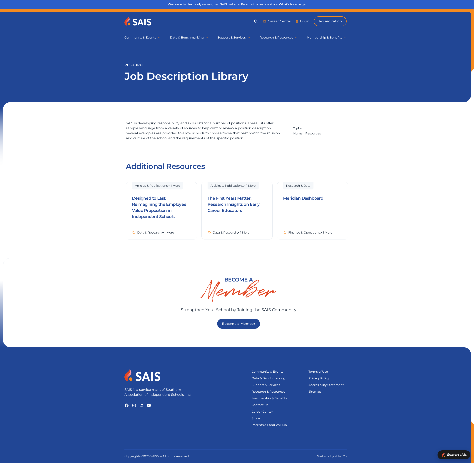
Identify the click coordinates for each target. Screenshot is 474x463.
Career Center (279, 21)
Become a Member (238, 324)
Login (304, 21)
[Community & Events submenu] (159, 38)
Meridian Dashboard (303, 198)
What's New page (292, 4)
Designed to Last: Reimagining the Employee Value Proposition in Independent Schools (159, 207)
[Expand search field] (256, 21)
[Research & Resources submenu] (296, 38)
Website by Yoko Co (332, 456)
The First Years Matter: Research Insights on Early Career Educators (234, 204)
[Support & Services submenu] (249, 38)
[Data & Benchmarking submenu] (207, 38)
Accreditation (330, 21)
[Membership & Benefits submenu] (345, 38)
